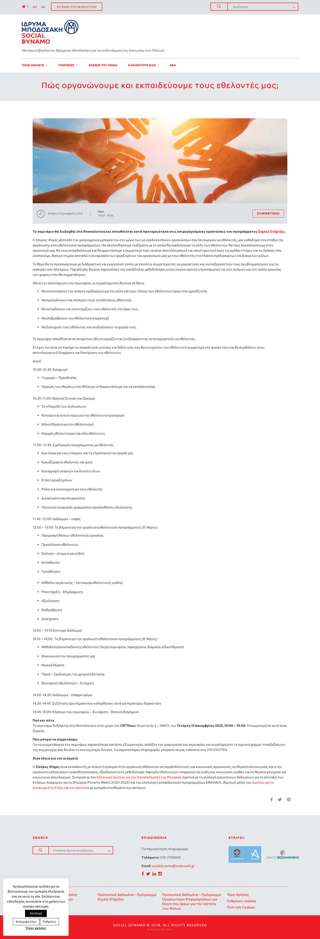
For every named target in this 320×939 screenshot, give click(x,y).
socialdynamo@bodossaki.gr (173, 866)
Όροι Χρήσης (238, 895)
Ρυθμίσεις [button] (49, 921)
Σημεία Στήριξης (271, 231)
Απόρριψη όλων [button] (26, 921)
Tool (169, 929)
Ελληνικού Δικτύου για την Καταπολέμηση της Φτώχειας (139, 777)
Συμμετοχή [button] (268, 213)
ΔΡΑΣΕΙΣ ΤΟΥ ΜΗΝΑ (102, 65)
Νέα (173, 65)
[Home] (23, 6)
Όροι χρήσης (36, 928)
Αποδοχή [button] (36, 913)
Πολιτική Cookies (241, 907)
